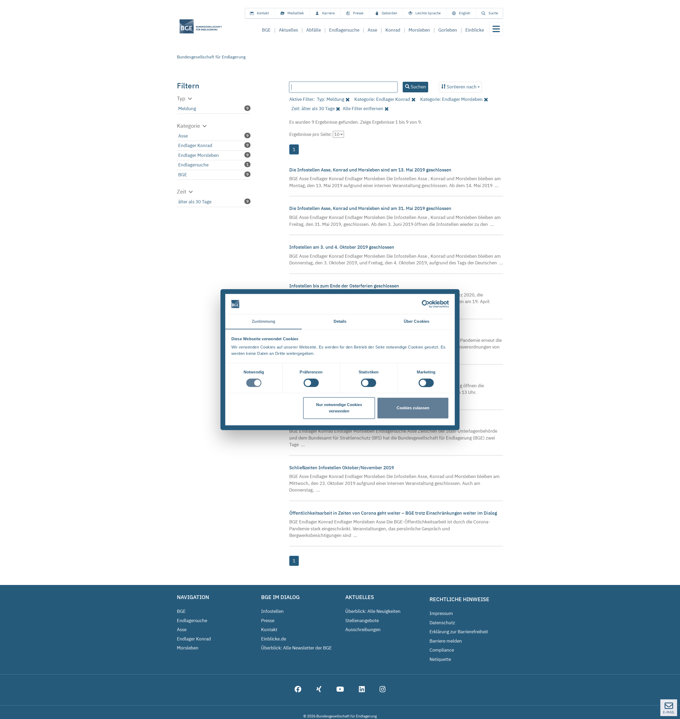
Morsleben (187, 648)
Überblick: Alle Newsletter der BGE (296, 648)
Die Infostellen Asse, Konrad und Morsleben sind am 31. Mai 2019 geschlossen (370, 208)
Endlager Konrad (195, 145)
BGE (182, 175)
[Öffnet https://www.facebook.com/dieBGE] (298, 690)
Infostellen (272, 611)
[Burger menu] (496, 29)
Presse (358, 13)
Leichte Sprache (428, 13)
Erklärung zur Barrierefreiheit (459, 632)
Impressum (441, 613)
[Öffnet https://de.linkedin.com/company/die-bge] (362, 690)
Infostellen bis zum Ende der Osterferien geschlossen (344, 286)
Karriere (328, 13)
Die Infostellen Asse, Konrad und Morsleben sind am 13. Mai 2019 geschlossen (370, 170)
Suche (493, 13)
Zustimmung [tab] (263, 321)
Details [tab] (340, 321)
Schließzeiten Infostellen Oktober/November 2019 (342, 468)
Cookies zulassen (413, 408)
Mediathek (295, 13)
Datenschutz (442, 623)
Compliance (442, 650)
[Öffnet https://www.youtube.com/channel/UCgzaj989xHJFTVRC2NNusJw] (340, 690)
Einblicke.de (273, 639)
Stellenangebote (362, 620)
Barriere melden (446, 641)
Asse (183, 136)
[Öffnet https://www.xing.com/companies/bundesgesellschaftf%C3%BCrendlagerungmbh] (319, 690)
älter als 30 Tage (194, 202)
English (464, 13)
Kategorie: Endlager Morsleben (451, 99)
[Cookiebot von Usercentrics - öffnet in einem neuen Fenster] (425, 304)
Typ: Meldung (330, 99)
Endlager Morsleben (198, 155)
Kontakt (263, 13)
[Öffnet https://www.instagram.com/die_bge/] (382, 690)
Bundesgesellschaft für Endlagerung (211, 56)
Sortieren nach (462, 87)
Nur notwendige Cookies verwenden (339, 408)
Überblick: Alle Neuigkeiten (373, 611)
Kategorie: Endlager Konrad (382, 99)
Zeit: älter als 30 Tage (313, 108)
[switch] (311, 382)
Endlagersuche (193, 165)
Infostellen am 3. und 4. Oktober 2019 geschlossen (342, 247)
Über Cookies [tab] (416, 321)
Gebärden (389, 13)
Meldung (187, 108)
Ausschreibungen (363, 629)
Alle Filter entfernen (363, 108)
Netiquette (440, 659)
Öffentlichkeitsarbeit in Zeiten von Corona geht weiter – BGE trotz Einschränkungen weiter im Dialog (393, 513)
